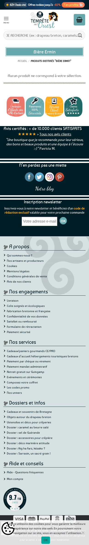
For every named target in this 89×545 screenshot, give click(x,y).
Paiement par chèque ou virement (29, 361)
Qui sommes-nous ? (19, 255)
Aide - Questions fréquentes (25, 472)
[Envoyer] (80, 35)
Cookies (12, 266)
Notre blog (44, 188)
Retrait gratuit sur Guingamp (25, 372)
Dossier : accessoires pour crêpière (29, 438)
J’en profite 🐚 (73, 4)
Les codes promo (18, 387)
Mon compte (15, 479)
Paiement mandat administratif (27, 366)
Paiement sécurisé (18, 332)
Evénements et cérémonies (24, 377)
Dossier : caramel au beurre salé (28, 427)
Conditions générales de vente (27, 276)
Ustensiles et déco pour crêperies (29, 422)
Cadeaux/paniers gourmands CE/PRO (31, 351)
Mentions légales (18, 271)
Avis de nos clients (19, 281)
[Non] (83, 534)
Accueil (22, 60)
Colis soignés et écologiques (26, 306)
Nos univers (14, 392)
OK (46, 540)
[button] (6, 19)
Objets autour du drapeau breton (29, 417)
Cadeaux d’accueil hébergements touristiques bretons (42, 356)
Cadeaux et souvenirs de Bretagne (29, 411)
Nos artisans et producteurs (25, 260)
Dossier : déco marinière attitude (28, 443)
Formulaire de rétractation (24, 326)
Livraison (12, 300)
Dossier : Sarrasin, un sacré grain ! (29, 453)
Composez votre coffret (22, 382)
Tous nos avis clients (55, 134)
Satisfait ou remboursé (22, 321)
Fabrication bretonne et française (28, 311)
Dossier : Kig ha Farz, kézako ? (26, 448)
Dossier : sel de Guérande (23, 432)
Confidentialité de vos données (27, 316)
